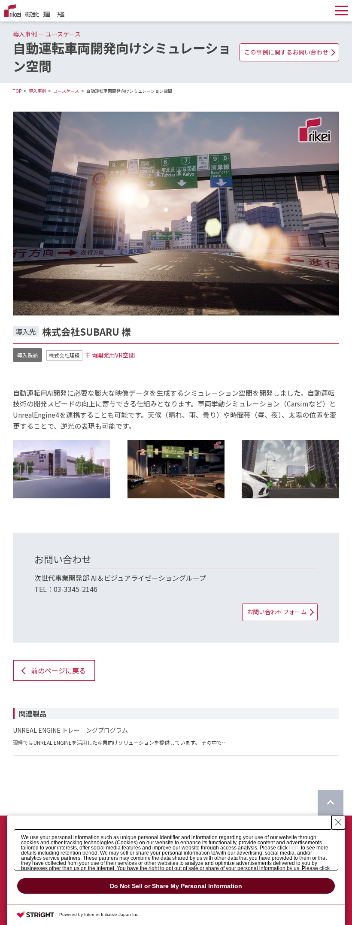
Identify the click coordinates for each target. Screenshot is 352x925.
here (294, 847)
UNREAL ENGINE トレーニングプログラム (70, 730)
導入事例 (37, 91)
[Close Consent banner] (338, 822)
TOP (17, 91)
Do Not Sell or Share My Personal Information (176, 886)
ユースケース (66, 91)
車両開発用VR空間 (110, 355)
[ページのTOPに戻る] (330, 803)
